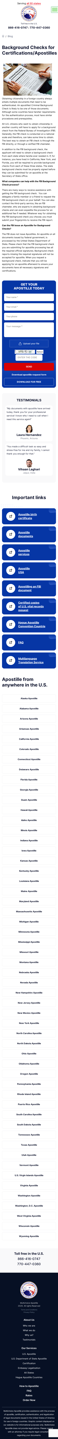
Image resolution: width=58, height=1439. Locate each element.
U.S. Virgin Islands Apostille (29, 1175)
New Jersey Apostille (29, 1002)
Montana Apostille (29, 962)
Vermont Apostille (29, 1165)
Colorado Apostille (29, 749)
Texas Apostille (29, 1145)
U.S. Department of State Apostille (29, 1358)
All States (29, 1372)
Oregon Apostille (29, 1074)
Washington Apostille (29, 1195)
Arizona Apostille (29, 718)
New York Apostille (29, 1023)
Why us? (29, 1335)
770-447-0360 (40, 27)
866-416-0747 (18, 27)
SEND (29, 367)
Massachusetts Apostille (29, 911)
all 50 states (34, 3)
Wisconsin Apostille (29, 1226)
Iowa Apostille (29, 850)
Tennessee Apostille (29, 1134)
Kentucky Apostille (29, 871)
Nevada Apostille (29, 982)
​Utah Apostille (29, 1155)
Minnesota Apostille (29, 931)
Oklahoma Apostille (29, 1063)
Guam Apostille (29, 800)
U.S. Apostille (29, 1354)
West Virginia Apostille (29, 1216)
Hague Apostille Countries (29, 1377)
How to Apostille (29, 1386)
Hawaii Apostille (29, 810)
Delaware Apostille (29, 769)
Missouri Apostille (29, 952)
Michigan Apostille (29, 921)
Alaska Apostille (29, 698)
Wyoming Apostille (29, 1236)
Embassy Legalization (29, 1368)
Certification (29, 1363)
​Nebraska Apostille (29, 972)
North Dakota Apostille (29, 1043)
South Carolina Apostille (29, 1114)
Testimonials (29, 1339)
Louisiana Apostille (29, 881)
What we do (29, 1330)
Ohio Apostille (29, 1053)
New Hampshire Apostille (29, 992)
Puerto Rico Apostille (29, 1104)
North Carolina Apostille (29, 1033)
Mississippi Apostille (29, 942)
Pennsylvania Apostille (29, 1084)
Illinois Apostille (29, 830)
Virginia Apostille (29, 1185)
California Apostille (29, 739)
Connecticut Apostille (29, 759)
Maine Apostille (29, 891)
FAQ (29, 1390)
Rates (29, 1395)
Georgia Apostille (29, 789)
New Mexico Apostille (29, 1013)
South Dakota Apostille (29, 1124)
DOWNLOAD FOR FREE (29, 382)
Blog (10, 36)
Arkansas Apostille (29, 729)
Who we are (29, 1325)
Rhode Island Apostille (29, 1094)
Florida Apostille (29, 779)
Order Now (29, 1400)
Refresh (40, 352)
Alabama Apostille (29, 708)
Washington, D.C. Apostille (29, 1205)
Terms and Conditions (29, 1310)
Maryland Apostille (29, 901)
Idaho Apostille (29, 820)
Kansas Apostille (29, 860)
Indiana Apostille (29, 840)
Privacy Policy (29, 1312)
